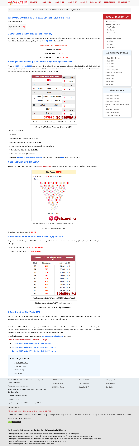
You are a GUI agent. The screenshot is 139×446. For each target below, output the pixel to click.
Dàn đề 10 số (19, 373)
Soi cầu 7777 (109, 67)
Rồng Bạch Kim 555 (112, 101)
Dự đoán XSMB (84, 380)
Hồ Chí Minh (111, 33)
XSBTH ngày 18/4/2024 (23, 66)
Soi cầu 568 (109, 81)
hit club (10, 426)
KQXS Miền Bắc (57, 380)
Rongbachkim (55, 415)
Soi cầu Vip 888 (45, 166)
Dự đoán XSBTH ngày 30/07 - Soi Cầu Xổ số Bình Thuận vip (34, 351)
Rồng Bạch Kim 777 (67, 415)
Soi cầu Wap (109, 75)
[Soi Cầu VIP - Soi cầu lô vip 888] (18, 3)
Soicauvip (34, 2)
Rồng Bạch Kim (95, 2)
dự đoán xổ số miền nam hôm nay (29, 157)
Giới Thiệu (48, 411)
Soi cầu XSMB (46, 2)
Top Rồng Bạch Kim (112, 109)
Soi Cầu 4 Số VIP (124, 2)
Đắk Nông (110, 44)
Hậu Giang (110, 30)
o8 (23, 426)
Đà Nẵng (110, 41)
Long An (109, 36)
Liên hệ (41, 411)
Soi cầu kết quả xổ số (117, 53)
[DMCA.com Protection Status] (14, 423)
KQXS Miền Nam (57, 383)
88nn (20, 426)
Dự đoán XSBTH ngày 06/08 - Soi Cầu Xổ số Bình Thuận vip (34, 347)
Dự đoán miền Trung (113, 38)
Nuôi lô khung (109, 2)
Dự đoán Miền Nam (113, 24)
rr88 (30, 426)
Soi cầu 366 (109, 64)
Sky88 (27, 426)
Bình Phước (111, 27)
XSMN (62, 157)
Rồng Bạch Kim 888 (112, 95)
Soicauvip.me (26, 418)
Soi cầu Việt (109, 78)
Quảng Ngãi (111, 47)
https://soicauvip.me (22, 386)
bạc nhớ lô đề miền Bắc (83, 415)
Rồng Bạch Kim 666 (112, 98)
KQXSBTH (50, 41)
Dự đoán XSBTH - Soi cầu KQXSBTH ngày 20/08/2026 (31, 343)
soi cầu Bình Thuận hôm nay (53, 336)
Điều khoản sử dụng (30, 411)
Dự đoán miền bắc (112, 22)
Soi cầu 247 (109, 84)
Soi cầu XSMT (72, 2)
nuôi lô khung (111, 415)
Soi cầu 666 (109, 61)
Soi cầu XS (84, 2)
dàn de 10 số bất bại (124, 415)
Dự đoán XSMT (84, 387)
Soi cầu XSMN (59, 2)
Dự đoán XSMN (84, 383)
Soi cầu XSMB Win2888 (113, 73)
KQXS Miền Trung (58, 387)
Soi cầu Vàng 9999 (111, 70)
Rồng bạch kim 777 (112, 112)
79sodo (15, 426)
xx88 (34, 426)
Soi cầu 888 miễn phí (21, 363)
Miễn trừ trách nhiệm (15, 411)
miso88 (38, 426)
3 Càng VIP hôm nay (112, 115)
